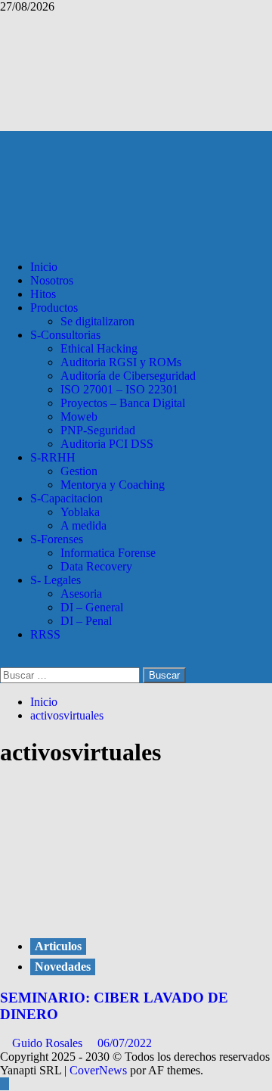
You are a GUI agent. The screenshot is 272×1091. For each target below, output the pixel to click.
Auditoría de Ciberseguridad (128, 375)
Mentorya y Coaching (112, 484)
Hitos (43, 294)
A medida (83, 525)
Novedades (63, 966)
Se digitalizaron (97, 321)
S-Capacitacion (66, 498)
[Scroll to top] (4, 1083)
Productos (54, 307)
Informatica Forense (108, 552)
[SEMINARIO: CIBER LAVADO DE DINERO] (113, 901)
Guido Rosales (48, 1043)
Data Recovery (96, 566)
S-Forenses (56, 539)
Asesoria (81, 593)
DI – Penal (86, 620)
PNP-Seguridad (97, 430)
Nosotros (51, 280)
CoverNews (98, 1070)
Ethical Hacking (99, 348)
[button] (4, 660)
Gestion (78, 471)
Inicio (43, 266)
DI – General (91, 607)
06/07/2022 (124, 1043)
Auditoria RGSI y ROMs (120, 362)
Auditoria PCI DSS (106, 443)
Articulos (58, 946)
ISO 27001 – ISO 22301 (119, 389)
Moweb (78, 416)
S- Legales (55, 579)
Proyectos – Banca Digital (122, 402)
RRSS (45, 634)
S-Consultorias (65, 334)
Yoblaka (80, 511)
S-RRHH (53, 457)
